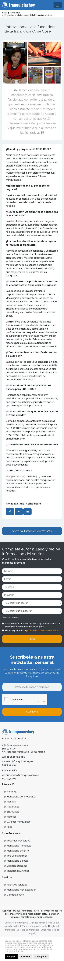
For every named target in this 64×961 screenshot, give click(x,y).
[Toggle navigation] (57, 5)
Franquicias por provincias (21, 796)
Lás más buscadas (17, 865)
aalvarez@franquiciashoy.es (17, 761)
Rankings (12, 791)
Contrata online (15, 894)
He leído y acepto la (31, 630)
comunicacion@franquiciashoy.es (20, 775)
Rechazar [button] (25, 956)
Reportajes (13, 806)
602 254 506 (9, 778)
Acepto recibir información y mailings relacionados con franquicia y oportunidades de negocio (32, 625)
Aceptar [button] (11, 956)
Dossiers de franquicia (28, 930)
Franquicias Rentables (19, 845)
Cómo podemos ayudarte (34, 926)
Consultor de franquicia (16, 923)
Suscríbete (32, 711)
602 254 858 (9, 764)
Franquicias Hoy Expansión (21, 889)
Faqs (9, 826)
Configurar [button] (41, 956)
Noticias (11, 801)
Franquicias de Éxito (18, 850)
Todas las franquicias (18, 840)
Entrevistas (13, 811)
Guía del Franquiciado (19, 821)
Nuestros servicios (17, 884)
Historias (11, 816)
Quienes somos (37, 923)
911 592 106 (9, 748)
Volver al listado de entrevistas (32, 531)
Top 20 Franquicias (17, 855)
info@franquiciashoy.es (15, 745)
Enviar (32, 638)
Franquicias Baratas (17, 860)
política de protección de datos (42, 630)
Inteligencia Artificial (18, 870)
